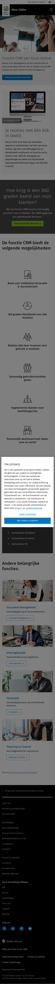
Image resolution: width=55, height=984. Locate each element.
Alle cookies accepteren (27, 521)
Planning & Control (17, 757)
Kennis (5, 893)
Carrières (6, 863)
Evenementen (8, 814)
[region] (27, 492)
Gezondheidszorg (10, 828)
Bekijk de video (13, 121)
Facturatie (13, 712)
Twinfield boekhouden (5, 930)
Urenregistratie (15, 663)
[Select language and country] (50, 2)
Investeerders (8, 868)
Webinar (6, 914)
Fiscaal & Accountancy (12, 833)
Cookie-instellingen (27, 514)
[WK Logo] (12, 941)
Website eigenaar (10, 873)
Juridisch (6, 849)
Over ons (6, 803)
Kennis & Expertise (11, 857)
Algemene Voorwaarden (13, 969)
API (3, 887)
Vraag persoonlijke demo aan (26, 223)
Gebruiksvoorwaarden (12, 957)
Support (6, 908)
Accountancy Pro (20, 544)
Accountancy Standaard (23, 533)
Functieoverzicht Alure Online (24, 791)
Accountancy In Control (23, 538)
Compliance (7, 844)
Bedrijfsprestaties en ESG (14, 838)
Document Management (19, 618)
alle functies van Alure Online (22, 772)
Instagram (21, 928)
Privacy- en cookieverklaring (28, 508)
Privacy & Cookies (36, 957)
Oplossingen (8, 822)
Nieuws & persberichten (13, 808)
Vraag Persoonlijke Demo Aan (17, 77)
